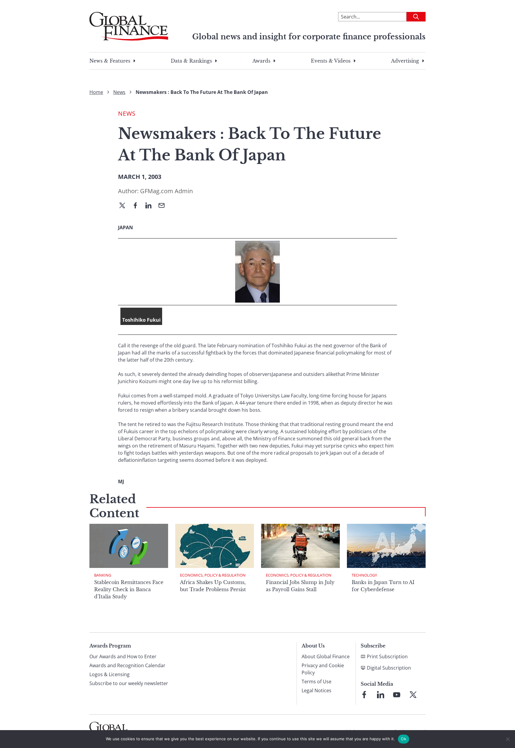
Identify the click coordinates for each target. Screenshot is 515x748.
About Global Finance (326, 656)
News (119, 92)
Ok (403, 738)
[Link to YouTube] (396, 694)
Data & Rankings (191, 61)
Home (96, 92)
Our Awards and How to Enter (122, 656)
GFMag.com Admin (166, 191)
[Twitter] (124, 206)
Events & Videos (330, 61)
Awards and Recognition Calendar (127, 665)
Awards (261, 61)
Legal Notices (316, 690)
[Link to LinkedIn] (380, 694)
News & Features (109, 61)
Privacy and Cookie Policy (323, 669)
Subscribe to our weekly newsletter (128, 683)
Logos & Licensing (109, 674)
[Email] (163, 206)
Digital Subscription (389, 668)
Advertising (405, 61)
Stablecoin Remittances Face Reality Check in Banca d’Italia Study (128, 589)
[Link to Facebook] (364, 694)
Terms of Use (316, 681)
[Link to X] (413, 694)
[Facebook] (137, 206)
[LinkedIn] (150, 206)
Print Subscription (387, 656)
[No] (508, 739)
